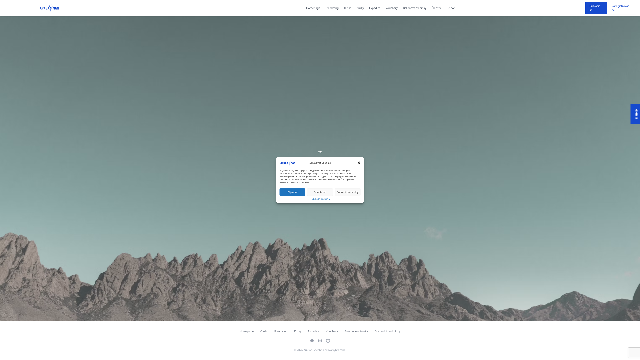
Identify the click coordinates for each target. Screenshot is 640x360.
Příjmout (293, 192)
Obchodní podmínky (321, 199)
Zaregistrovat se (620, 8)
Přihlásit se (595, 8)
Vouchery (392, 8)
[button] (358, 162)
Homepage (313, 8)
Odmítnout (320, 192)
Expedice (375, 8)
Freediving (332, 8)
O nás (348, 8)
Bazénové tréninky (415, 8)
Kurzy (360, 8)
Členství (437, 8)
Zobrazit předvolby (347, 192)
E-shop (451, 8)
